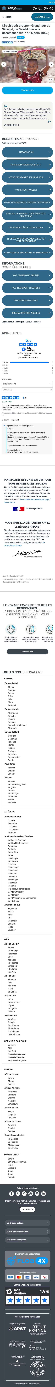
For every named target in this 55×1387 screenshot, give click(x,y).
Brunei (11, 947)
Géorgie (11, 1022)
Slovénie (12, 803)
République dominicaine (19, 889)
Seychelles (13, 1148)
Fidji (10, 1048)
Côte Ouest (14, 829)
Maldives (12, 986)
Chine (10, 999)
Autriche (11, 716)
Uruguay (12, 930)
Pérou (10, 927)
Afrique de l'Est (11, 1108)
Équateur (12, 924)
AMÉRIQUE (9, 811)
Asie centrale (10, 1015)
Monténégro (13, 793)
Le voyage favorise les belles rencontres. (27, 611)
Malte (10, 702)
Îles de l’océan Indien (14, 1135)
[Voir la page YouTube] (30, 1193)
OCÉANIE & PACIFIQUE (15, 1041)
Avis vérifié (8, 401)
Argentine (12, 908)
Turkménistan (14, 1034)
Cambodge (13, 951)
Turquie (11, 1177)
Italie (10, 699)
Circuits (13, 576)
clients (11, 333)
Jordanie (12, 1168)
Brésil (10, 915)
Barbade (12, 849)
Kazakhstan (13, 1025)
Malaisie (12, 960)
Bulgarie (11, 787)
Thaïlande (12, 969)
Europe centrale (11, 709)
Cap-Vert (12, 1125)
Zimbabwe (13, 1104)
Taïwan (11, 1011)
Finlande (12, 742)
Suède (11, 760)
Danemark (12, 739)
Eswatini (12, 1095)
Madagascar (13, 1145)
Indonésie (12, 954)
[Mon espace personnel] (46, 8)
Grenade (12, 864)
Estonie (11, 768)
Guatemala (13, 870)
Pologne (11, 722)
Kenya (11, 1111)
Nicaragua (12, 883)
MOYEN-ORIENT (12, 1154)
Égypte (11, 1078)
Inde (10, 982)
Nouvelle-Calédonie (16, 1054)
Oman (11, 1171)
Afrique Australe (12, 1088)
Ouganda (12, 1114)
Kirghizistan (13, 1028)
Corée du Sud (14, 1002)
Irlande (11, 745)
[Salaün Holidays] (15, 8)
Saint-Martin (13, 895)
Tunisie (11, 1084)
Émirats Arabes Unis (17, 1162)
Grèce (10, 696)
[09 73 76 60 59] (51, 8)
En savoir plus (27, 652)
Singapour (12, 966)
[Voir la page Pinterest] (24, 1193)
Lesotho (11, 1098)
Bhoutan (12, 979)
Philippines (13, 963)
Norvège (11, 751)
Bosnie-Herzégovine (17, 784)
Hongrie (11, 719)
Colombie (12, 921)
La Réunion (13, 1142)
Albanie (11, 781)
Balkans (8, 777)
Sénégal (11, 1131)
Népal (10, 989)
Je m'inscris (27, 1209)
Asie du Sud (9, 976)
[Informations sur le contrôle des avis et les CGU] (40, 353)
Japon (11, 1005)
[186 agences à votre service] (40, 8)
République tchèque (17, 725)
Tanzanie (12, 1117)
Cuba (10, 855)
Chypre (11, 687)
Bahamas (12, 846)
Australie (12, 1045)
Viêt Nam (12, 972)
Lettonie (11, 771)
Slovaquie (12, 728)
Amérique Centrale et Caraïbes (18, 836)
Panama (12, 886)
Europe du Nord (11, 732)
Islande (11, 748)
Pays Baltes (9, 764)
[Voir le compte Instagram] (37, 1193)
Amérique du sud (12, 905)
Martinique (13, 880)
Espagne (12, 690)
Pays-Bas (12, 754)
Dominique (13, 858)
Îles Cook (12, 1051)
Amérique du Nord (12, 816)
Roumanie (12, 796)
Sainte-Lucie (13, 901)
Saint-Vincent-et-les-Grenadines (22, 898)
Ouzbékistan (13, 1031)
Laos (10, 957)
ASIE (6, 939)
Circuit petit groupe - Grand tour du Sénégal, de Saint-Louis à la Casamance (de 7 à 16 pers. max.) (26, 29)
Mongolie (12, 1008)
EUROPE (8, 678)
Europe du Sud (11, 683)
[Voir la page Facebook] (11, 1193)
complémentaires (16, 265)
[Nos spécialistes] (35, 8)
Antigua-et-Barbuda (16, 840)
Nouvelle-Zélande (16, 1057)
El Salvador (13, 861)
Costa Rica (13, 852)
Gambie (20, 576)
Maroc (11, 1081)
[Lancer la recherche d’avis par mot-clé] (51, 389)
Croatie (11, 790)
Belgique (12, 736)
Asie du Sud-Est (11, 944)
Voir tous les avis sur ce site (28, 357)
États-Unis (12, 823)
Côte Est (13, 826)
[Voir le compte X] (18, 1193)
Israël (10, 1165)
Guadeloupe (13, 867)
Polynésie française (17, 1060)
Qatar (10, 1174)
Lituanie (11, 774)
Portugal (12, 705)
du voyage (20, 139)
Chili (10, 918)
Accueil (6, 576)
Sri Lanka (12, 992)
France (11, 693)
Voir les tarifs (27, 90)
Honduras (12, 873)
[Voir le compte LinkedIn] (43, 1193)
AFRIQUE (8, 1069)
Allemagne (13, 713)
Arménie (11, 1019)
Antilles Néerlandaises (18, 843)
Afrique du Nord (11, 1074)
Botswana (12, 1092)
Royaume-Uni (14, 757)
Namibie (12, 1101)
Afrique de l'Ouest (12, 1121)
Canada (11, 820)
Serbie (11, 799)
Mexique (12, 832)
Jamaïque (12, 876)
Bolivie (11, 911)
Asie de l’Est (10, 995)
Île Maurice (13, 1139)
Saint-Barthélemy (16, 892)
